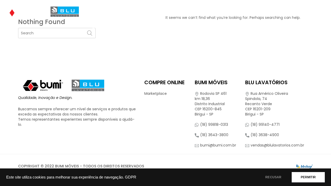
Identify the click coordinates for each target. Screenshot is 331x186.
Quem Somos (104, 11)
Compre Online (223, 11)
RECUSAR (273, 177)
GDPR (130, 177)
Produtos (138, 11)
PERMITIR (308, 177)
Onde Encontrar (180, 11)
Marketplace (155, 93)
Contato (101, 27)
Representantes (268, 11)
